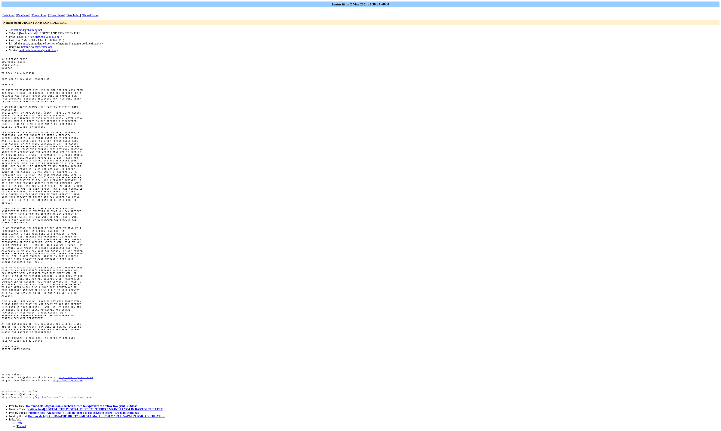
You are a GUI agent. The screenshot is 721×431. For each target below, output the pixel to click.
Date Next (23, 15)
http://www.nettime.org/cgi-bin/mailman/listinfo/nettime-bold (47, 397)
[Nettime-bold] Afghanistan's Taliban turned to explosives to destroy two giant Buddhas (81, 406)
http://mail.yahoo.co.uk (76, 377)
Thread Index (90, 15)
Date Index (73, 15)
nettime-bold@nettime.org (36, 46)
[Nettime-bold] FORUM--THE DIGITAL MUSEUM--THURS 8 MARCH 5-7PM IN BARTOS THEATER (94, 409)
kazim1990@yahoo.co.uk (45, 36)
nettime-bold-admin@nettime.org (38, 50)
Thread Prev (39, 15)
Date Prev (8, 15)
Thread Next (56, 15)
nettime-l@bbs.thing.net (28, 30)
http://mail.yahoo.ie (68, 380)
